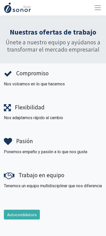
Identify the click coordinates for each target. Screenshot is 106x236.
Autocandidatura (22, 214)
